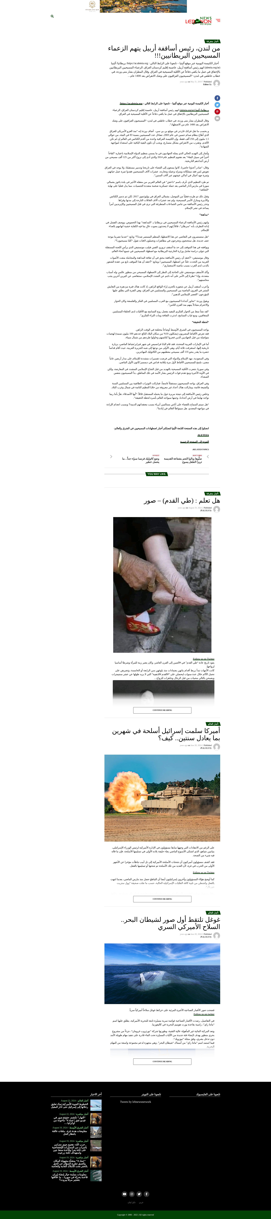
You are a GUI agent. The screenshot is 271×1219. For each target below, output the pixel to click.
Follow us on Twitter (203, 658)
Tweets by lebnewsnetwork (135, 1101)
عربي (141, 1202)
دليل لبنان (132, 1202)
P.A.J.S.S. (204, 510)
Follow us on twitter (204, 1014)
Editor (206, 84)
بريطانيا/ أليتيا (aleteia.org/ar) (194, 110)
